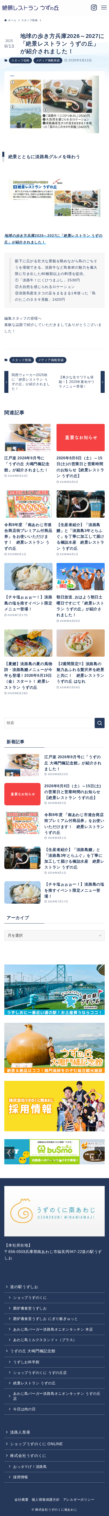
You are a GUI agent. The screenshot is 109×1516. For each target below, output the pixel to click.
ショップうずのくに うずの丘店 (40, 1373)
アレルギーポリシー (79, 1499)
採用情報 (20, 1477)
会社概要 (21, 1499)
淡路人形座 (20, 1432)
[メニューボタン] (104, 8)
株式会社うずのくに (28, 1455)
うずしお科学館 (26, 1362)
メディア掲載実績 (48, 60)
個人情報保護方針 (46, 1499)
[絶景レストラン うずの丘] (30, 8)
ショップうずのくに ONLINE (36, 1444)
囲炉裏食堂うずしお (30, 1308)
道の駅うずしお (24, 1287)
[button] (48, 1161)
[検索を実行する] (100, 723)
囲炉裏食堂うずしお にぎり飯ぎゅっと (45, 1319)
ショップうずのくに (30, 1298)
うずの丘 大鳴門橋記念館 (32, 1351)
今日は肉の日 (24, 1409)
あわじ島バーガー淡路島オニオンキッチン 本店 (53, 1329)
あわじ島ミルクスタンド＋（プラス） (45, 1340)
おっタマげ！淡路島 (30, 1467)
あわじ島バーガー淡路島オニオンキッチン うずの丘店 (57, 1396)
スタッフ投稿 (20, 60)
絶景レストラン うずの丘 (34, 1383)
